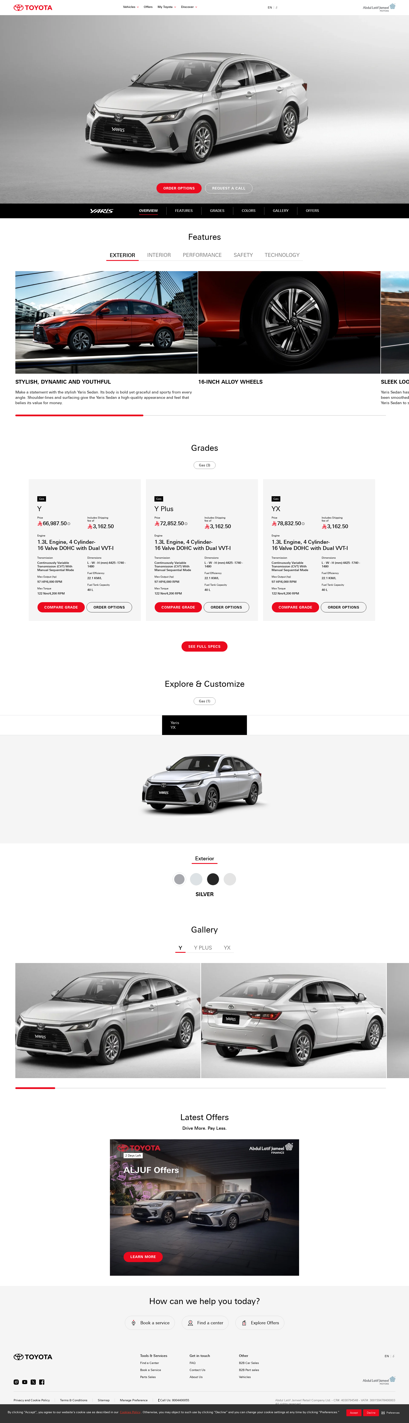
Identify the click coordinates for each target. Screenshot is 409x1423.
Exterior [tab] (204, 858)
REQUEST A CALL (229, 188)
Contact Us (197, 1370)
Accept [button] (354, 1412)
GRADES (217, 211)
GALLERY (281, 211)
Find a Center (149, 1363)
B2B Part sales (249, 1370)
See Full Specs (204, 647)
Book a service (155, 1322)
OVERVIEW (148, 211)
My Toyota (165, 7)
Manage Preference (134, 1400)
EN (270, 7)
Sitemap (103, 1400)
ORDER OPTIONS (179, 188)
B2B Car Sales (249, 1363)
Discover (187, 7)
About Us (196, 1377)
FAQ (193, 1363)
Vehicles (129, 7)
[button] (390, 1412)
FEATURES (184, 211)
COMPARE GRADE (61, 607)
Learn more (143, 1257)
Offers (148, 7)
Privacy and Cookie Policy (32, 1400)
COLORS (249, 211)
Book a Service (150, 1370)
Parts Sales (148, 1377)
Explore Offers (265, 1322)
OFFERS (312, 211)
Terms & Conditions (73, 1400)
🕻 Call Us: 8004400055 (173, 1400)
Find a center (210, 1322)
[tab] (204, 725)
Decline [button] (371, 1412)
